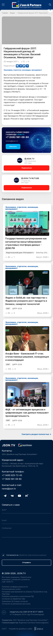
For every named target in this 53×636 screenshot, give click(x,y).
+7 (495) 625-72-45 (12, 475)
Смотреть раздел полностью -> (36, 434)
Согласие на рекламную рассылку (16, 604)
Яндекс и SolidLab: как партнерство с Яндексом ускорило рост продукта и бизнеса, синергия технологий (26, 300)
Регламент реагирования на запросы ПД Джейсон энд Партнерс (24, 593)
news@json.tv (12, 141)
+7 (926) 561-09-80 (17, 137)
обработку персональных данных (32, 555)
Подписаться (26, 168)
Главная (5, 13)
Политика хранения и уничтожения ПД (18, 596)
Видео (12, 13)
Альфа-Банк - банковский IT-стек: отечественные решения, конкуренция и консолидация (27, 356)
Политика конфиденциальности (15, 587)
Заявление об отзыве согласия (15, 601)
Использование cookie (11, 589)
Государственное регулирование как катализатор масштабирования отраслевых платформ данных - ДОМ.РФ (26, 243)
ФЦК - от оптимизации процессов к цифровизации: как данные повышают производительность (27, 412)
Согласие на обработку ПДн (13, 599)
